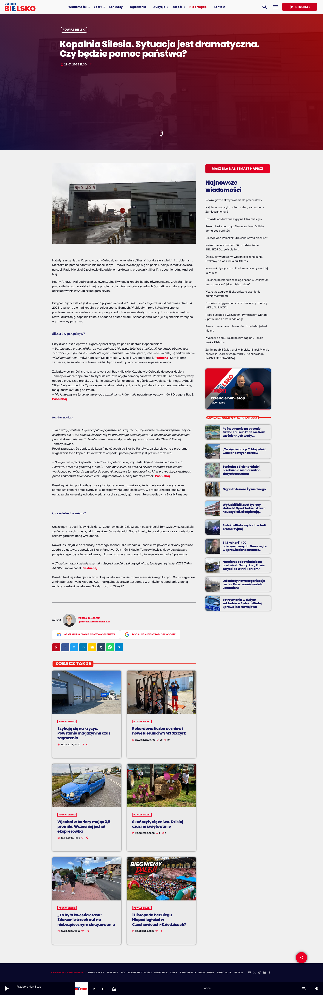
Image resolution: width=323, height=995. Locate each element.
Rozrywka (218, 391)
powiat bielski (74, 30)
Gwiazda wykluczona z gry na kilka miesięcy (233, 219)
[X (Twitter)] (254, 973)
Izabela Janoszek (89, 618)
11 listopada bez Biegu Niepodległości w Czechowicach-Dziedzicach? (159, 919)
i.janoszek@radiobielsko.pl (94, 621)
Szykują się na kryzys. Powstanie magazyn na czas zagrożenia (83, 733)
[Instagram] (264, 973)
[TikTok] (259, 973)
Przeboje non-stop (228, 398)
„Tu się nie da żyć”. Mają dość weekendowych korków (244, 451)
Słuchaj (299, 7)
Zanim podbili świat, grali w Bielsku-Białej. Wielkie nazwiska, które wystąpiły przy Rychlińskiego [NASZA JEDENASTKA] (237, 354)
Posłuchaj (161, 358)
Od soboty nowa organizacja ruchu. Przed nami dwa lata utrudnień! (244, 584)
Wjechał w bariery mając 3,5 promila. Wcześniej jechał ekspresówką (83, 826)
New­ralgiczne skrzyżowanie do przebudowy (233, 200)
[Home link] (20, 7)
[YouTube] (249, 973)
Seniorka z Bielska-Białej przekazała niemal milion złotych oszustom (242, 470)
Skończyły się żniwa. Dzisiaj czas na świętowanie (157, 824)
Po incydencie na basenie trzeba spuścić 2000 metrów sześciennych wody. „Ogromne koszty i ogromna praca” (244, 435)
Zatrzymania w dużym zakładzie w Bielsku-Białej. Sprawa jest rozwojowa (242, 603)
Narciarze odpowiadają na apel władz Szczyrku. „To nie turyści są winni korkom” (243, 565)
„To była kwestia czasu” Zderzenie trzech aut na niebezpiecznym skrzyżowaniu (86, 919)
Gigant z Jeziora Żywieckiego (244, 489)
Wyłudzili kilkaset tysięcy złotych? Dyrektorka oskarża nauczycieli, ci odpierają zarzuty (244, 510)
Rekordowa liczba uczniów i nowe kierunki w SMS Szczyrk (159, 731)
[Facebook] (269, 973)
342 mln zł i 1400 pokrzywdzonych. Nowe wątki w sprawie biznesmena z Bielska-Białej (245, 548)
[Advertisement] (161, 99)
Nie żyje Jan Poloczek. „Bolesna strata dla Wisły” (236, 238)
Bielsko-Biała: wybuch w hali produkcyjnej (244, 527)
